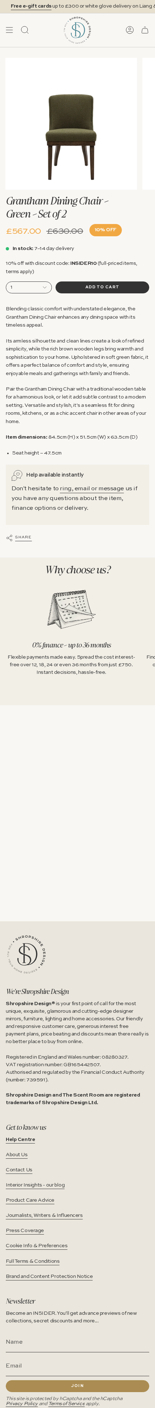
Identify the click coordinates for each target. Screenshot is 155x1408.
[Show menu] (9, 30)
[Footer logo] (26, 954)
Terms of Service (66, 1403)
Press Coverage (25, 1230)
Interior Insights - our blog (35, 1185)
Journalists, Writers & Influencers (44, 1215)
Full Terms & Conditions (32, 1261)
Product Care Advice (30, 1200)
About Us (17, 1154)
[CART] (144, 30)
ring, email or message (92, 489)
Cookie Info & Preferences (36, 1245)
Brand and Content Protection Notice (49, 1276)
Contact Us (19, 1169)
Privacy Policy (22, 1403)
